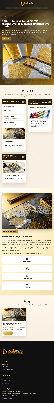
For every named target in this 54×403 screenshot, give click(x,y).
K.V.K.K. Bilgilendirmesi (7, 369)
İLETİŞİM (45, 8)
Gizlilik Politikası (6, 366)
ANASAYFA (9, 8)
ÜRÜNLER (23, 8)
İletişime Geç (6, 38)
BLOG (40, 8)
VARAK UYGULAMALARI (32, 8)
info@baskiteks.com (7, 398)
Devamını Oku (8, 333)
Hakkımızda (5, 364)
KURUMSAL (16, 8)
